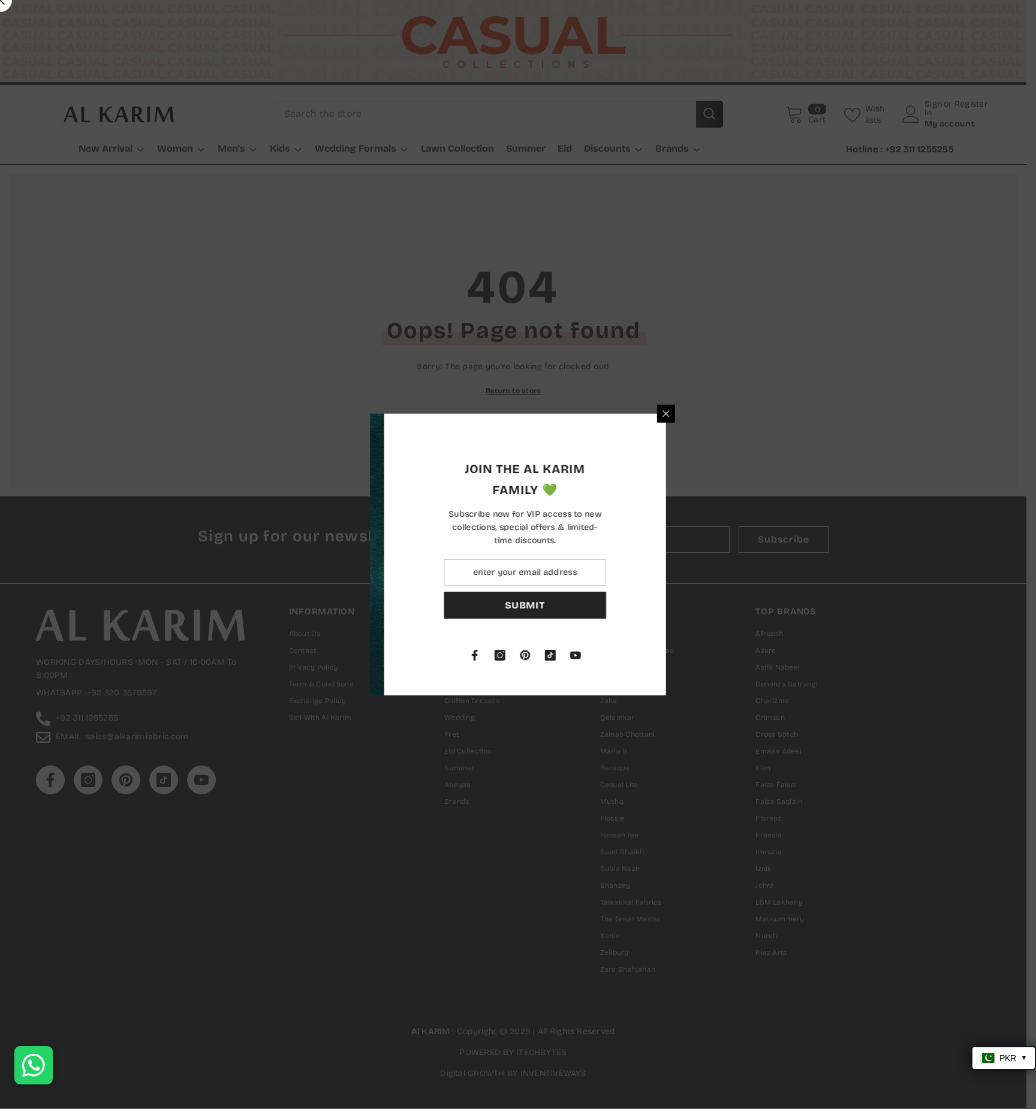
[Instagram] (633, 655)
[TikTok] (684, 655)
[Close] (800, 414)
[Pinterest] (658, 655)
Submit (659, 605)
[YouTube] (709, 655)
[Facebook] (608, 655)
